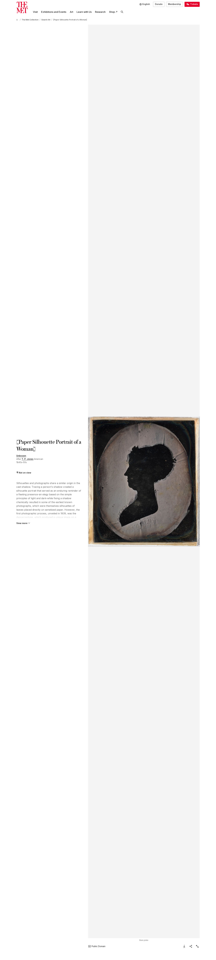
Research (100, 11)
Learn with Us (84, 11)
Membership (174, 4)
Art (71, 11)
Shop (112, 11)
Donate (159, 4)
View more (21, 523)
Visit (35, 11)
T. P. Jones (27, 459)
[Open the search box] (122, 12)
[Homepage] (22, 7)
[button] (144, 481)
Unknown (21, 455)
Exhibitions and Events (53, 11)
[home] (17, 19)
